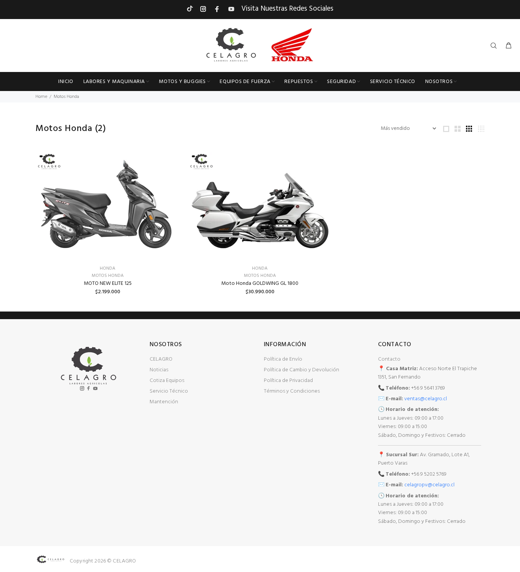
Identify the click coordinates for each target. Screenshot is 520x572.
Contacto (389, 359)
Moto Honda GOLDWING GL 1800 (259, 283)
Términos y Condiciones (292, 391)
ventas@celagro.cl (425, 399)
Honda (107, 268)
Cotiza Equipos (167, 380)
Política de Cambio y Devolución (301, 370)
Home (41, 97)
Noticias (159, 370)
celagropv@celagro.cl (429, 485)
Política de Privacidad (288, 380)
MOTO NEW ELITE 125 (108, 283)
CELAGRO (161, 359)
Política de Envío (283, 359)
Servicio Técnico (169, 391)
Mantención (164, 402)
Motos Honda (66, 97)
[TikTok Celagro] (190, 8)
